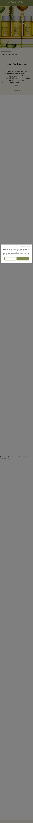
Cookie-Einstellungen (10, 258)
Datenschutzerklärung (7, 254)
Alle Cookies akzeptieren (22, 258)
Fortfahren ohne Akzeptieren (25, 246)
